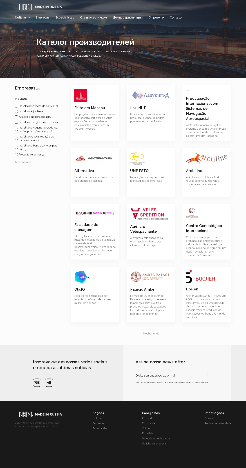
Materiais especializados (156, 438)
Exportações (149, 423)
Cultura (146, 428)
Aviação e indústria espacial (35, 116)
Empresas (98, 423)
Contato (209, 418)
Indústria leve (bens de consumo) (38, 106)
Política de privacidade (218, 423)
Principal (147, 418)
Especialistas (100, 428)
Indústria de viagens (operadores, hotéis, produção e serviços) (38, 129)
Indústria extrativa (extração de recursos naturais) (36, 138)
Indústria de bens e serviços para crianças (38, 147)
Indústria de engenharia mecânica (38, 122)
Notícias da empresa (154, 443)
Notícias (97, 418)
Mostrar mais (23, 162)
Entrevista (147, 433)
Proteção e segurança (31, 154)
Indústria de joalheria (31, 111)
